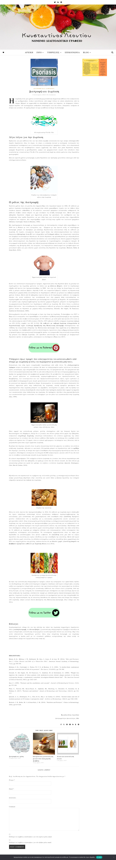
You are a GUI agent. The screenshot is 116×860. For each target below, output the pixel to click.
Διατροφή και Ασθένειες (44, 88)
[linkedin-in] (58, 2)
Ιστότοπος (12, 798)
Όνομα (12, 780)
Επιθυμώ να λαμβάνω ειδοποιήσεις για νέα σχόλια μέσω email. (30, 837)
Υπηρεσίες (53, 52)
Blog (86, 52)
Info (39, 52)
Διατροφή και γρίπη (16, 756)
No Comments (51, 95)
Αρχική (29, 52)
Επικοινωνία (72, 52)
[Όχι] (114, 857)
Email (11, 789)
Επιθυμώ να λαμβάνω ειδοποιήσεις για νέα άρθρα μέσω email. (30, 842)
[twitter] (55, 2)
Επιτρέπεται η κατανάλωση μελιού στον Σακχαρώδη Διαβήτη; (43, 758)
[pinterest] (61, 2)
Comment (12, 806)
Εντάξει (99, 857)
